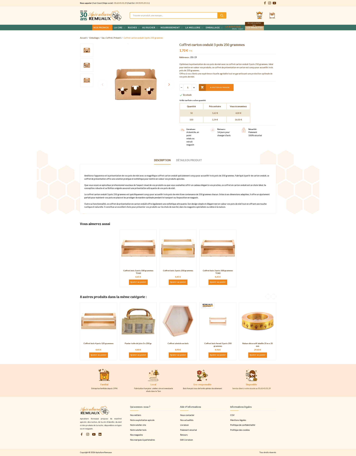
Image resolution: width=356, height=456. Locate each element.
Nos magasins (136, 435)
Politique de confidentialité (242, 425)
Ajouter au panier (215, 87)
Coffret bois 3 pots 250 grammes (178, 270)
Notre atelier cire (138, 425)
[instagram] (269, 3)
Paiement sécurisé (188, 430)
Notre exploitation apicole (142, 420)
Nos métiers (135, 415)
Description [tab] (162, 160)
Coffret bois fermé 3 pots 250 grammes (217, 344)
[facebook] (265, 3)
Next (169, 84)
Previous (102, 84)
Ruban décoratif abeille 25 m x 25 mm (257, 344)
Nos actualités (186, 420)
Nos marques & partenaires (142, 440)
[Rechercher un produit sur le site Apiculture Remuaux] (221, 15)
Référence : (184, 57)
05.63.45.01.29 (120, 3)
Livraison (184, 425)
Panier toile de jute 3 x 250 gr (138, 343)
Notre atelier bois (138, 430)
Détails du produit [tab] (189, 160)
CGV (232, 415)
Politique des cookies (240, 430)
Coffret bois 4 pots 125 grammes (98, 343)
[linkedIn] (100, 434)
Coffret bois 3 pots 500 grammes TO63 (138, 271)
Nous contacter (187, 415)
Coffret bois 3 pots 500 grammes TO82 (218, 271)
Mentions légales (238, 420)
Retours (184, 435)
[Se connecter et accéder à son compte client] (259, 15)
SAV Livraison (186, 440)
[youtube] (274, 3)
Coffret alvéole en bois (178, 343)
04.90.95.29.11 (142, 3)
